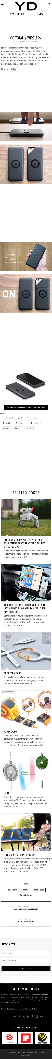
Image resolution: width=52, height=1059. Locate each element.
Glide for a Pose (12, 673)
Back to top (25, 1055)
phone (25, 889)
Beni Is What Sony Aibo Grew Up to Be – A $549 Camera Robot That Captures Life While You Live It (25, 543)
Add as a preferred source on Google (27, 407)
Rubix (13, 69)
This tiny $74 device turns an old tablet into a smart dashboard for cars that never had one (25, 608)
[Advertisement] (26, 26)
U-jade (7, 793)
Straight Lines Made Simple (26, 920)
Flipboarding (11, 731)
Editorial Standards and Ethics (13, 1009)
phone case (39, 889)
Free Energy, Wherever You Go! (19, 854)
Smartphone (26, 895)
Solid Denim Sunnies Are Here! (26, 907)
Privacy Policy (31, 1009)
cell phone (12, 889)
